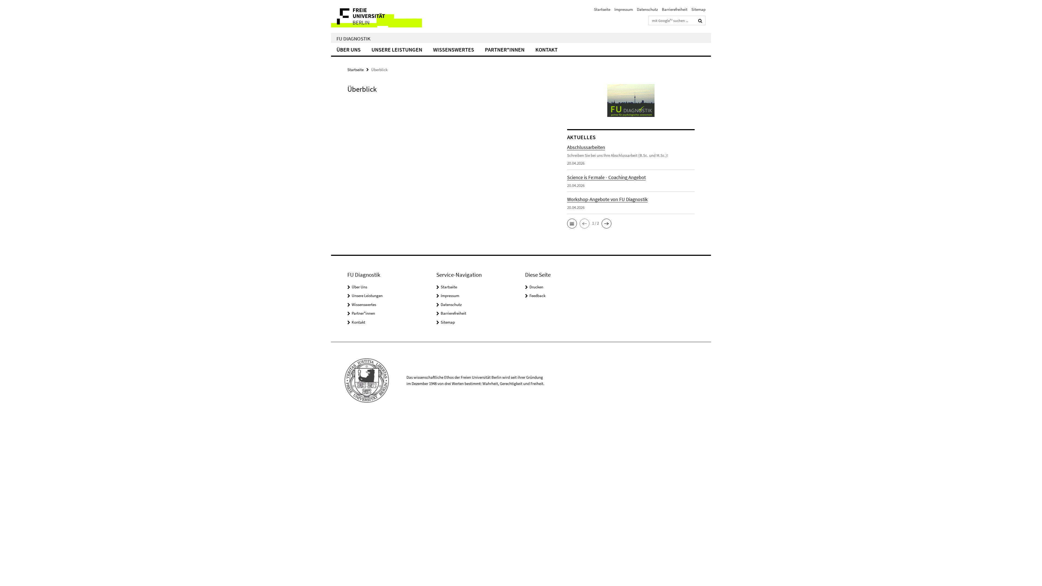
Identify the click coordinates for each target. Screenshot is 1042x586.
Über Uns (348, 49)
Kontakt (546, 49)
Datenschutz (647, 9)
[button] (572, 223)
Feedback (537, 295)
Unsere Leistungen (396, 49)
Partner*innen (505, 49)
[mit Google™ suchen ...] (700, 20)
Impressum (623, 9)
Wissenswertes (453, 49)
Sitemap (698, 9)
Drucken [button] (536, 286)
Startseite (602, 9)
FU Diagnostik (353, 38)
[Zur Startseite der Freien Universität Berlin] (376, 16)
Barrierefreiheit (674, 9)
